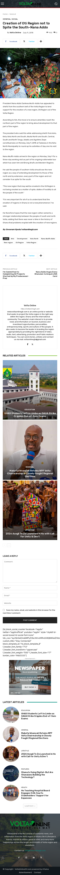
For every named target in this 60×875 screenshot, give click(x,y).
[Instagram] (26, 857)
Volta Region (31, 242)
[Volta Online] (5, 32)
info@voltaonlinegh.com (35, 850)
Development (22, 239)
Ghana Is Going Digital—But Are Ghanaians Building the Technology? (37, 774)
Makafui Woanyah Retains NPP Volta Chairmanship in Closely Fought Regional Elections (30, 473)
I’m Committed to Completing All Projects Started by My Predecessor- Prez (16, 275)
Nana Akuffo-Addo (48, 239)
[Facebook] (28, 344)
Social (15, 19)
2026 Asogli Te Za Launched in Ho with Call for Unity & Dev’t (30, 535)
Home (5, 14)
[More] (41, 41)
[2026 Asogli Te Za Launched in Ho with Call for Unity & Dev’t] (30, 510)
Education (30, 409)
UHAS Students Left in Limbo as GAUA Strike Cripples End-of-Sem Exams (30, 414)
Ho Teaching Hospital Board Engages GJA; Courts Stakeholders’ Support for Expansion (35, 794)
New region (8, 242)
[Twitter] (32, 344)
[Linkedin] (33, 857)
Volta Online (15, 32)
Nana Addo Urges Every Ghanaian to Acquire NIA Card (45, 274)
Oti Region (20, 242)
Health (24, 787)
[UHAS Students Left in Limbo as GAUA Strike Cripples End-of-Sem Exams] (30, 390)
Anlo (12, 239)
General (12, 14)
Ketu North (34, 239)
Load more (29, 806)
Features (25, 769)
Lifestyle (29, 530)
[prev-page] (4, 545)
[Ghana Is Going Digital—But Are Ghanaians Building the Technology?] (11, 773)
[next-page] (9, 545)
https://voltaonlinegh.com (30, 309)
